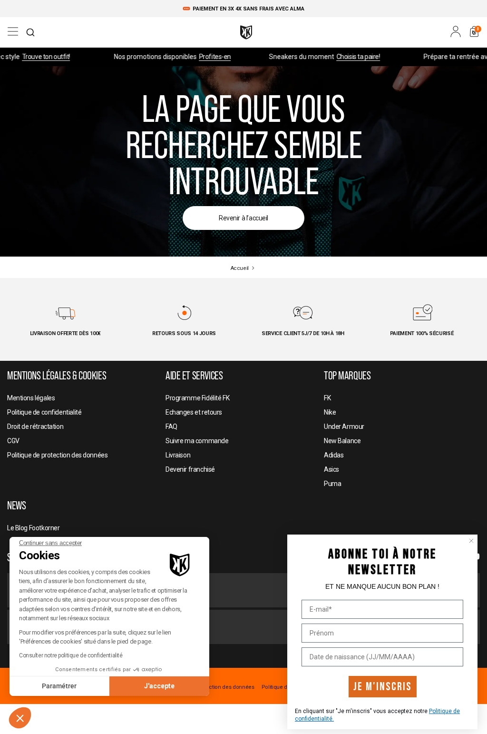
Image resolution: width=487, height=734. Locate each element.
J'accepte (159, 686)
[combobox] (30, 32)
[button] (20, 717)
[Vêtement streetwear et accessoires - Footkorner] (246, 32)
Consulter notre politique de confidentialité (71, 655)
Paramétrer (59, 686)
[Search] (30, 32)
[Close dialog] (471, 541)
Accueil (240, 268)
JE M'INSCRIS (382, 687)
